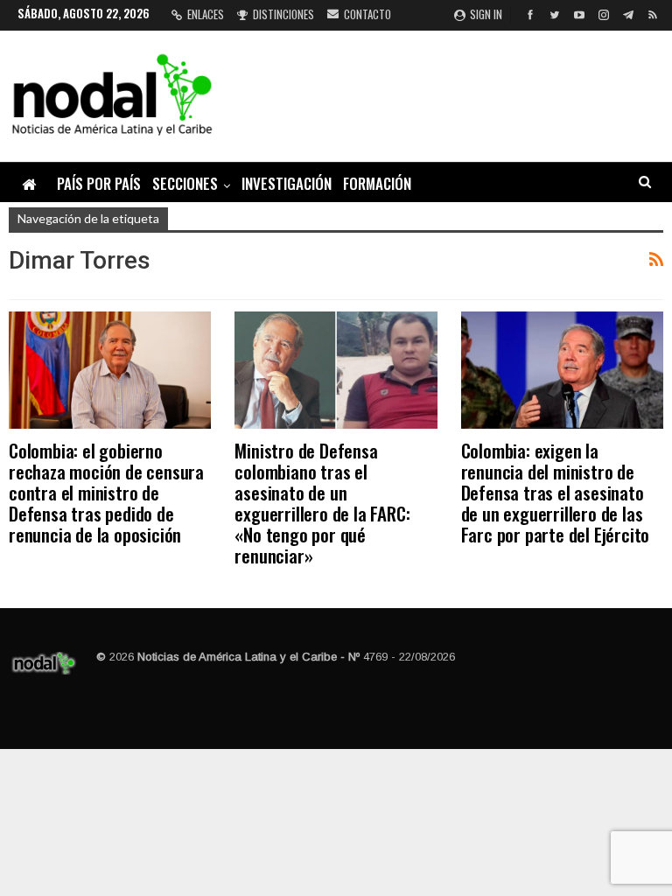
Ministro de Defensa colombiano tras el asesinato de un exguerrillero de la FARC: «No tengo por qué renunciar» (322, 503)
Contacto (367, 14)
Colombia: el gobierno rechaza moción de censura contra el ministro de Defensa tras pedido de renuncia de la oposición (106, 492)
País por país (99, 183)
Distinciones (283, 14)
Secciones (185, 183)
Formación (377, 183)
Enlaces (205, 14)
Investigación (287, 183)
